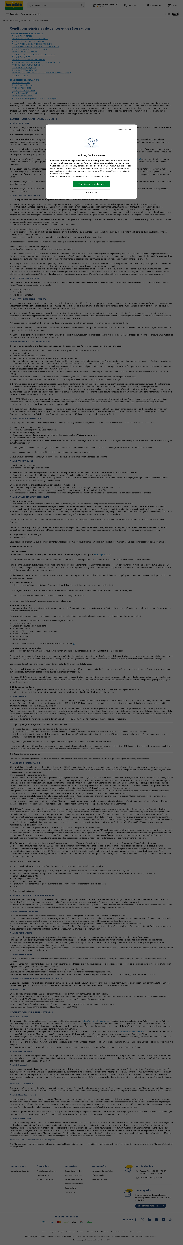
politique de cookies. (102, 176)
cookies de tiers (98, 165)
